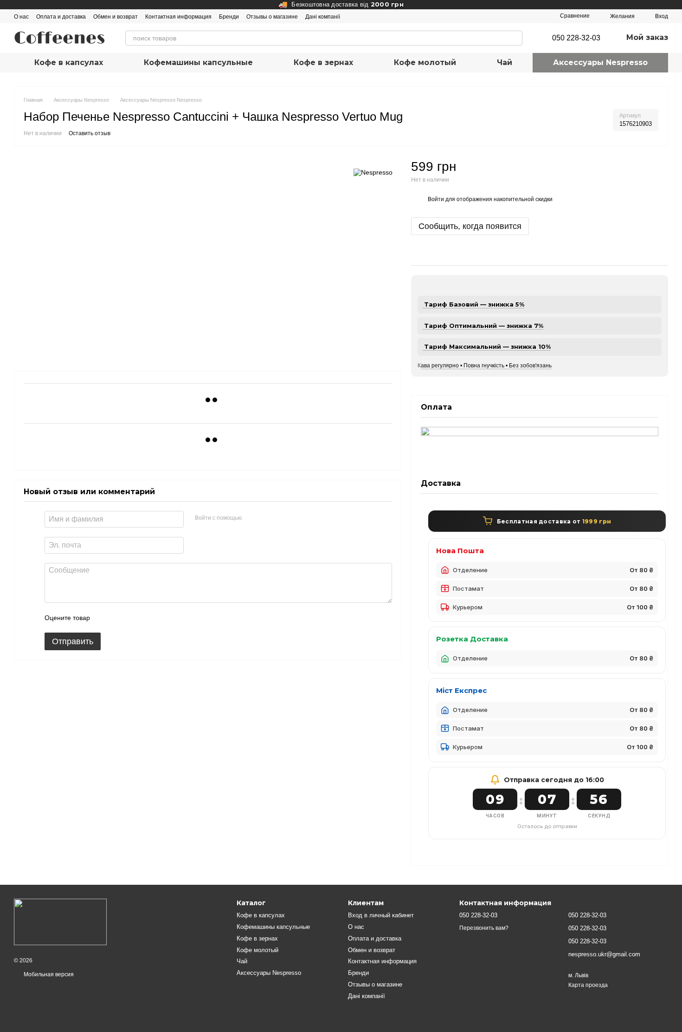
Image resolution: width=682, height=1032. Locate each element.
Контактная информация (178, 16)
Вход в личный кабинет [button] (381, 915)
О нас (21, 16)
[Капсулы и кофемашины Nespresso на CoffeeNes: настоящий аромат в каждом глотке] (60, 921)
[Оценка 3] (135, 618)
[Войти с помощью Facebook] (251, 518)
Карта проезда (588, 985)
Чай (504, 62)
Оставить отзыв (89, 133)
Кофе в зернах (323, 62)
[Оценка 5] (164, 618)
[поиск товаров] (515, 38)
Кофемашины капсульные (198, 62)
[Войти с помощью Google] (266, 518)
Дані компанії (322, 16)
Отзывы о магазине (272, 16)
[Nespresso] (373, 172)
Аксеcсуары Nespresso (600, 62)
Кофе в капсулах (68, 62)
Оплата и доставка (61, 16)
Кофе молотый (425, 62)
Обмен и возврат (115, 16)
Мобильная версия (48, 974)
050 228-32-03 (576, 38)
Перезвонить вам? (483, 928)
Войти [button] (436, 199)
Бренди (229, 16)
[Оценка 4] (149, 618)
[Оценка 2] (120, 618)
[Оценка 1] (105, 618)
